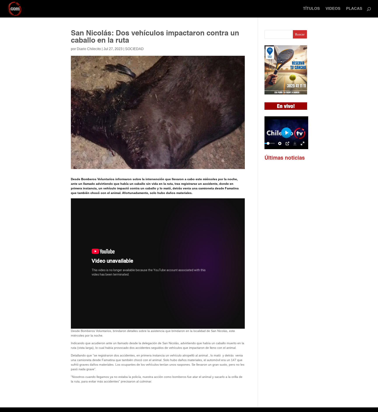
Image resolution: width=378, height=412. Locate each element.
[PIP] (287, 143)
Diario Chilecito (89, 49)
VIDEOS (333, 9)
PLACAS (354, 9)
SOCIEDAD (134, 49)
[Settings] (279, 143)
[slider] (268, 143)
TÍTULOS (311, 9)
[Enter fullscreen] (302, 143)
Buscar (300, 34)
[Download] (294, 143)
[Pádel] (285, 93)
